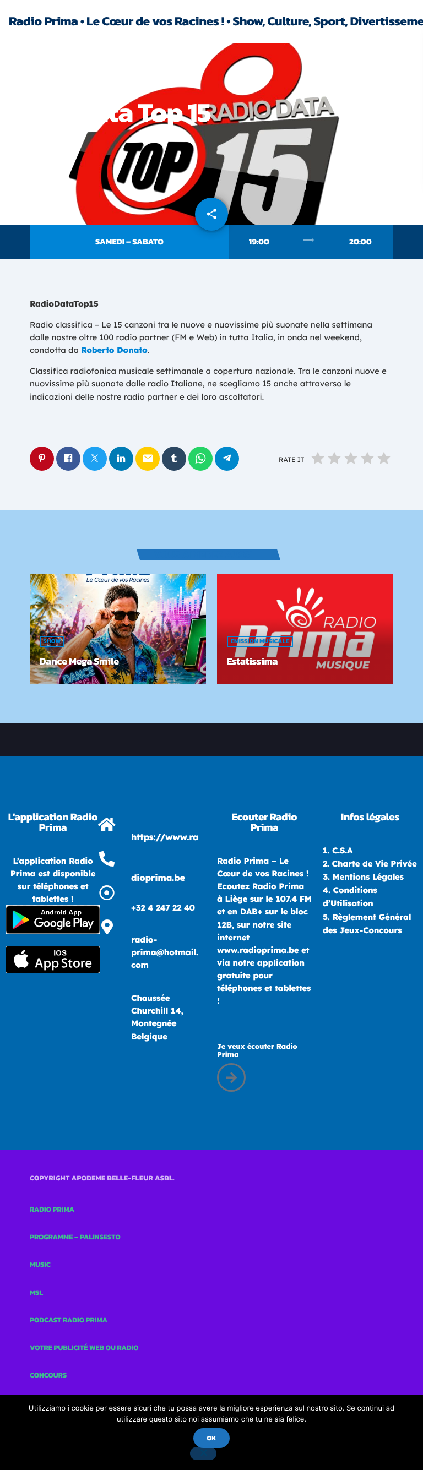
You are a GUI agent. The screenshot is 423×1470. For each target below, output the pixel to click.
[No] (203, 1453)
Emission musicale (39, 82)
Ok (211, 1438)
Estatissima (252, 661)
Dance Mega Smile (79, 661)
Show (52, 641)
